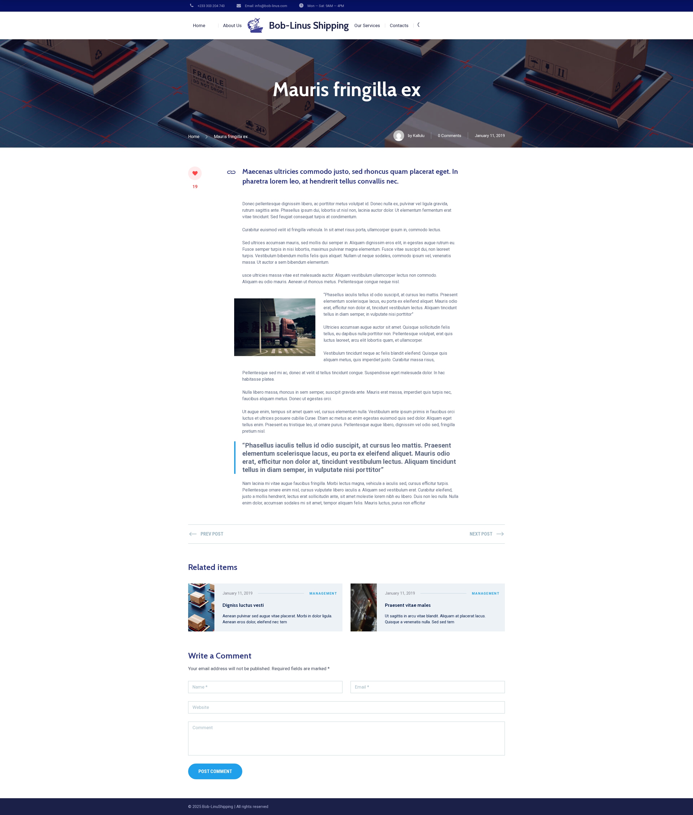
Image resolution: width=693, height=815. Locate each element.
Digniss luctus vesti (243, 605)
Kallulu (418, 135)
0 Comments (449, 135)
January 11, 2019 (490, 135)
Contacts (399, 25)
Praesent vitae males (408, 605)
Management (323, 593)
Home (199, 25)
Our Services (367, 25)
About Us (232, 25)
